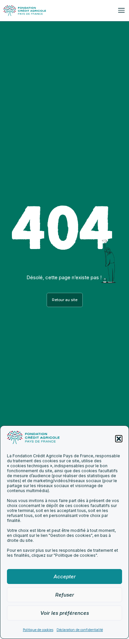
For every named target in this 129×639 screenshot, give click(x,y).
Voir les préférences (64, 613)
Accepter (65, 576)
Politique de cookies (38, 630)
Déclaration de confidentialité (80, 630)
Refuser (64, 595)
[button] (118, 438)
